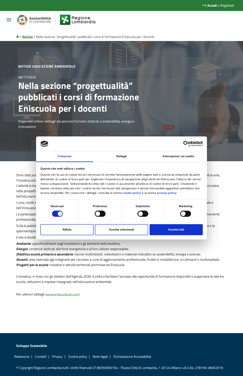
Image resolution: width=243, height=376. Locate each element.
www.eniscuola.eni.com (62, 294)
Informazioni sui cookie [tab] (178, 156)
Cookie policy (77, 356)
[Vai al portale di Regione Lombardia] (80, 20)
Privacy (57, 356)
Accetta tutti (176, 229)
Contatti (41, 356)
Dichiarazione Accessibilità (132, 356)
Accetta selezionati (121, 229)
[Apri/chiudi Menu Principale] (10, 20)
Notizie (27, 36)
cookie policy (131, 192)
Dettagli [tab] (121, 156)
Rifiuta (67, 229)
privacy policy (167, 192)
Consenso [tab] (64, 156)
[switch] (100, 214)
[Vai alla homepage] (17, 36)
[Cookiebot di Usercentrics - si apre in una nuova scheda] (186, 144)
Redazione (21, 356)
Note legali (100, 356)
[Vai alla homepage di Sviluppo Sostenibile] (36, 20)
